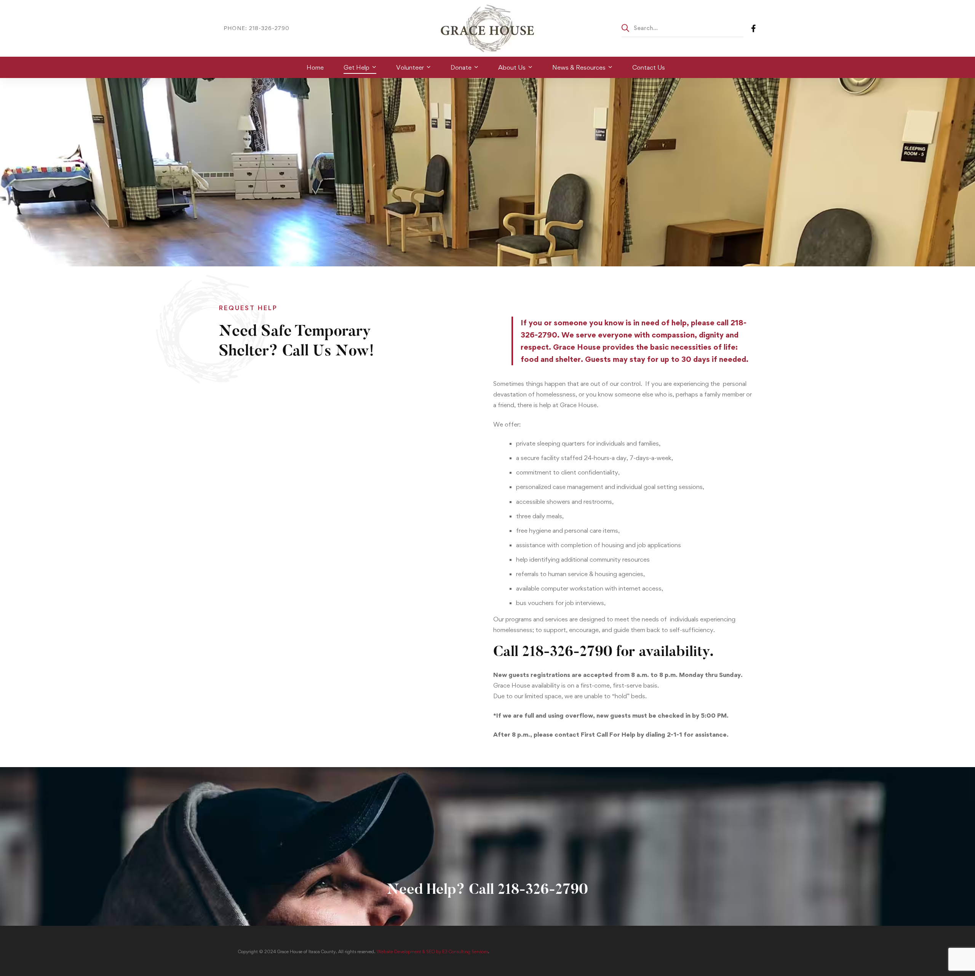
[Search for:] (682, 28)
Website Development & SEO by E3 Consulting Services (432, 951)
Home (227, 11)
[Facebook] (753, 28)
